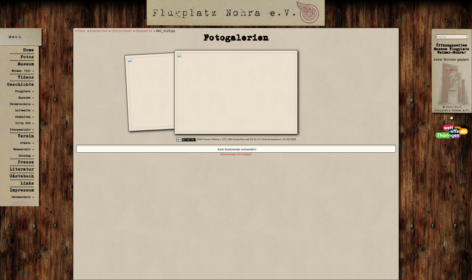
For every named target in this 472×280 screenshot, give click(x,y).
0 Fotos (80, 31)
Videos (26, 77)
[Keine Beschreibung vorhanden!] (236, 130)
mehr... (451, 70)
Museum (26, 64)
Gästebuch (22, 176)
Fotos (27, 57)
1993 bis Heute (121, 31)
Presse (26, 162)
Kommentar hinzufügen (236, 154)
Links (27, 183)
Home (28, 50)
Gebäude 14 (143, 31)
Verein (26, 136)
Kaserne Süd (98, 31)
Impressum (22, 190)
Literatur (22, 169)
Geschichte (20, 84)
